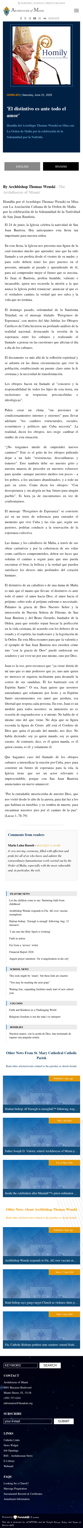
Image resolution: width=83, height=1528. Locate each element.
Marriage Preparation (15, 1488)
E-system (35, 1516)
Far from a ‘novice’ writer (23, 945)
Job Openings (11, 1450)
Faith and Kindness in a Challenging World (32, 1010)
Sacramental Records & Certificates (23, 1494)
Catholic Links (12, 1440)
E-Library (9, 1461)
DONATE (53, 18)
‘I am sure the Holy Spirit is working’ (30, 931)
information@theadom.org (18, 1403)
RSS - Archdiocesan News (18, 1455)
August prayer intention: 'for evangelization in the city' (39, 958)
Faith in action (17, 938)
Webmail (8, 1466)
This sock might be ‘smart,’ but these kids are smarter (38, 975)
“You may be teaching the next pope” (29, 982)
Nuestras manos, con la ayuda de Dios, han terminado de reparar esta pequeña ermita (40, 1035)
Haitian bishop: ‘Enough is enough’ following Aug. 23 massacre (39, 923)
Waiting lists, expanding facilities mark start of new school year (41, 991)
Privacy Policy (60, 1521)
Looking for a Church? (16, 1483)
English (22, 166)
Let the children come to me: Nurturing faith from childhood (36, 902)
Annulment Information (17, 1499)
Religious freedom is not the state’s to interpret (34, 1016)
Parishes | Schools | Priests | (38, 3)
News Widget (11, 1445)
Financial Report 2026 (21, 952)
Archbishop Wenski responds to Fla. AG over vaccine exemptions (38, 912)
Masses (60, 3)
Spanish (61, 166)
